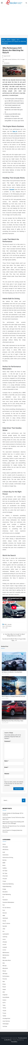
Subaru (4, 1000)
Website (6, 773)
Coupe (4, 881)
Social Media (6, 997)
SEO (4, 992)
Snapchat (5, 994)
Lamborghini (6, 934)
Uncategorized (6, 1018)
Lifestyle (5, 942)
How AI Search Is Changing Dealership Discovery (13, 696)
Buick (4, 865)
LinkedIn (5, 947)
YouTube (5, 1026)
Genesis (5, 913)
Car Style (5, 870)
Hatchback (5, 918)
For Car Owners (7, 907)
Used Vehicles (6, 1021)
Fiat (3, 905)
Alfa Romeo (5, 849)
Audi (3, 59)
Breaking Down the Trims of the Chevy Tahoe (12, 720)
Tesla (4, 1005)
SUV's (18, 59)
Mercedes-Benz (7, 960)
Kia (3, 931)
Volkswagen (6, 1023)
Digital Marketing (7, 886)
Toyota (4, 1010)
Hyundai (9, 59)
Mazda (4, 957)
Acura (4, 844)
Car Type (5, 873)
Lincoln (4, 944)
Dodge (4, 889)
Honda (4, 920)
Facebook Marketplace (8, 902)
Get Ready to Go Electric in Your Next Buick (12, 672)
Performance (14, 59)
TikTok (4, 1008)
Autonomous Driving (8, 857)
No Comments (6, 63)
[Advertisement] (14, 21)
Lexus (4, 939)
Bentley (4, 860)
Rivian (4, 984)
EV (3, 897)
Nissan (4, 971)
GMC (4, 915)
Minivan (5, 965)
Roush (4, 986)
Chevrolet (5, 876)
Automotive (5, 854)
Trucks (4, 1013)
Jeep (4, 928)
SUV (6, 627)
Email (6, 767)
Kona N (15, 131)
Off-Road (5, 973)
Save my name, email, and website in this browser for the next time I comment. (13, 783)
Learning (5, 936)
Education (5, 891)
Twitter (4, 1016)
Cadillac (5, 868)
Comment (7, 741)
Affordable (5, 847)
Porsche (5, 979)
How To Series (6, 923)
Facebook (5, 899)
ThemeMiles (14, 1041)
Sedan (4, 989)
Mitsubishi (5, 968)
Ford (4, 910)
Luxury (4, 949)
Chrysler (5, 878)
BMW (6, 59)
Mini (4, 963)
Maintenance (6, 952)
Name (6, 761)
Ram (4, 981)
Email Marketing (7, 894)
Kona (4, 626)
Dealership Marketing (8, 884)
